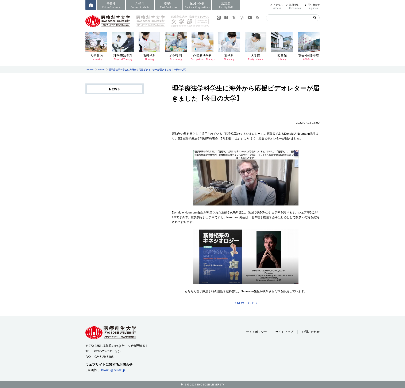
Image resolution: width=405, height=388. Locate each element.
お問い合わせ (311, 331)
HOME (89, 69)
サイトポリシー (256, 331)
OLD (251, 303)
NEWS (101, 69)
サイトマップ (284, 331)
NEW (240, 303)
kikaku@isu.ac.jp (113, 370)
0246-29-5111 (103, 351)
